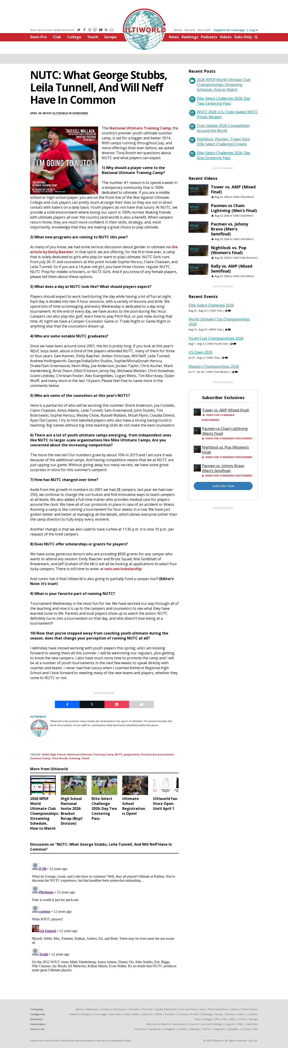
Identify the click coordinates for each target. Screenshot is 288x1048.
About (178, 30)
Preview (183, 1014)
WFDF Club (215, 329)
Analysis (87, 1014)
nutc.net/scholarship (123, 568)
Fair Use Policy (188, 1009)
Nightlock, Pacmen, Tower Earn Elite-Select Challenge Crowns (223, 142)
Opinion (147, 1014)
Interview (115, 1014)
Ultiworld (60, 113)
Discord (190, 30)
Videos (226, 36)
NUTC (118, 754)
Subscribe (252, 1024)
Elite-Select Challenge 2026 (211, 305)
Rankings (190, 36)
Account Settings (211, 1024)
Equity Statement (166, 1009)
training (74, 758)
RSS (255, 1029)
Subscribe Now (223, 486)
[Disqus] (104, 917)
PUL (225, 1019)
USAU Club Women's (245, 257)
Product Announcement (157, 754)
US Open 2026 (200, 352)
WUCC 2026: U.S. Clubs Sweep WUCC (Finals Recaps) (227, 114)
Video (241, 1014)
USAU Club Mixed (243, 197)
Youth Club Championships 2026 (216, 338)
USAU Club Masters (217, 371)
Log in (253, 30)
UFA (217, 1019)
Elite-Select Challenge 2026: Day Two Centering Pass (223, 101)
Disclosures (120, 1009)
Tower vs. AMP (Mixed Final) (233, 189)
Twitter (182, 1029)
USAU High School (54, 754)
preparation (132, 754)
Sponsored (80, 113)
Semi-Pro (38, 36)
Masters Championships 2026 (214, 366)
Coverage (100, 1014)
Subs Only (243, 36)
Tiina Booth (60, 758)
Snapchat (219, 1029)
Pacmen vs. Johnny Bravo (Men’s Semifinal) (229, 229)
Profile (195, 1014)
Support (230, 1024)
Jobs (202, 1009)
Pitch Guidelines (218, 1009)
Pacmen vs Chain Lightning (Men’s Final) (234, 208)
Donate (134, 1009)
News (174, 36)
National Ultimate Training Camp (140, 128)
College (74, 36)
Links (127, 1014)
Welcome (152, 1024)
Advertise (92, 1009)
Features (74, 1014)
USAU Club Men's (243, 215)
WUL (233, 1019)
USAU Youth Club (217, 343)
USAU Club (215, 310)
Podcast (170, 1014)
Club (57, 36)
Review (230, 1014)
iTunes (246, 1029)
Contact (105, 1009)
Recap (219, 1014)
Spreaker (233, 1029)
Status (234, 1009)
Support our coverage (229, 30)
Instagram (170, 1029)
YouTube (140, 1029)
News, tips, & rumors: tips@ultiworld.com (52, 30)
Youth (92, 36)
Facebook (154, 1029)
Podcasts (209, 36)
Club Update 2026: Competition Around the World (223, 128)
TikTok (206, 1029)
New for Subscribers (173, 1024)
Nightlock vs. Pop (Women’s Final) (228, 250)
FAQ (240, 1024)
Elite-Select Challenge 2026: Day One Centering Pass (223, 155)
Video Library (249, 1009)
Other (158, 1014)
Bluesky (195, 1029)
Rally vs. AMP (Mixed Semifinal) (231, 268)
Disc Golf (204, 30)
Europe (110, 36)
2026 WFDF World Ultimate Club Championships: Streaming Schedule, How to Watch (223, 84)
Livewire (253, 1014)
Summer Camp (40, 758)
